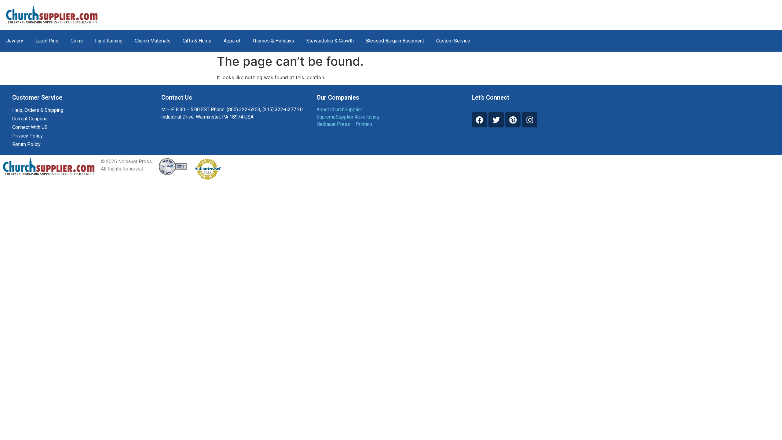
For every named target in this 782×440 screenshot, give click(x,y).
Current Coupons (30, 119)
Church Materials (152, 41)
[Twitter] (496, 119)
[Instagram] (529, 119)
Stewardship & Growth (330, 41)
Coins (77, 41)
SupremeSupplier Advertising (347, 117)
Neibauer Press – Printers (344, 124)
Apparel (232, 41)
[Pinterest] (513, 119)
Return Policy (26, 144)
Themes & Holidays (273, 41)
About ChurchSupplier (339, 109)
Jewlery (14, 41)
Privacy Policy (27, 136)
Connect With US (30, 127)
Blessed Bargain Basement (395, 41)
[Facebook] (479, 119)
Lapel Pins (46, 41)
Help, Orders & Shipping (37, 110)
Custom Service (453, 41)
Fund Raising (108, 41)
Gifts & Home (197, 41)
